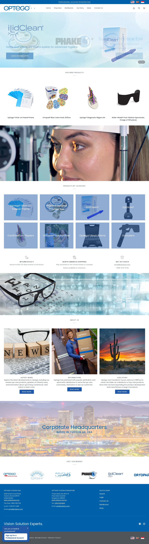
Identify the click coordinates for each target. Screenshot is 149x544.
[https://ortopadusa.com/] (98, 475)
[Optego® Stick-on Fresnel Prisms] (21, 98)
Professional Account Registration (75, 2)
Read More (26, 392)
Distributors (104, 504)
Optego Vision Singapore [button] (63, 490)
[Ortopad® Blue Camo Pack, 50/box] (57, 98)
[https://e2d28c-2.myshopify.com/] (127, 475)
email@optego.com (122, 265)
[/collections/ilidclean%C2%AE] (68, 474)
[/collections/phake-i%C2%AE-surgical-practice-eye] (42, 475)
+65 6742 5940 (59, 503)
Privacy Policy (54, 538)
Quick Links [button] (104, 490)
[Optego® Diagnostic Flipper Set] (92, 98)
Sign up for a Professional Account (15, 536)
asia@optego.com (63, 506)
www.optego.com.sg (59, 500)
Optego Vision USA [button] (12, 490)
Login (101, 497)
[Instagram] (144, 524)
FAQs (101, 508)
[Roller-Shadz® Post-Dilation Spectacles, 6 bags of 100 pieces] (128, 98)
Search (102, 494)
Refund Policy (41, 538)
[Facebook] (140, 524)
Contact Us (103, 501)
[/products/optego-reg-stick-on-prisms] (15, 475)
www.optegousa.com (11, 500)
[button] (57, 8)
